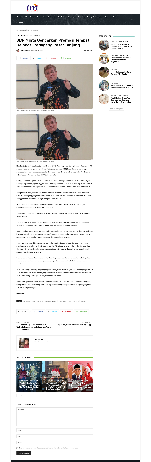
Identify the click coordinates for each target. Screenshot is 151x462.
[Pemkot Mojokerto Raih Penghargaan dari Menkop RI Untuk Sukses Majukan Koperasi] (29, 376)
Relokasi (83, 301)
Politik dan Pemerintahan (31, 30)
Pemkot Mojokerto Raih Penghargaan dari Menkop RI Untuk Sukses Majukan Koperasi (29, 386)
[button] (132, 19)
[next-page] (21, 395)
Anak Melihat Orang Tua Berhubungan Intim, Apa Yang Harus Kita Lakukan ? (122, 100)
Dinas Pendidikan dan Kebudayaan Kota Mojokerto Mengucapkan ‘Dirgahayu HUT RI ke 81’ (80, 386)
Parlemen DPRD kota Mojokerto (47, 301)
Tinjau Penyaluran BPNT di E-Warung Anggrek (75, 325)
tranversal (26, 50)
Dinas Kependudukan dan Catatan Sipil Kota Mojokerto (121, 60)
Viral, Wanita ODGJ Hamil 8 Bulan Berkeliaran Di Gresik (122, 87)
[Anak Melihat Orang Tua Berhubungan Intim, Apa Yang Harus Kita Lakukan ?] (104, 99)
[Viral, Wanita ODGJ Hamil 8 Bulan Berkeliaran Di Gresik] (104, 85)
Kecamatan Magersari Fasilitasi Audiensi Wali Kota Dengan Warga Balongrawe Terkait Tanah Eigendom (34, 327)
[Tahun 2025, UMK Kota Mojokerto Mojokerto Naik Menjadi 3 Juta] (104, 45)
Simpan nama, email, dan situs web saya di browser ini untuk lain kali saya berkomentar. (49, 448)
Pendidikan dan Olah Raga (119, 95)
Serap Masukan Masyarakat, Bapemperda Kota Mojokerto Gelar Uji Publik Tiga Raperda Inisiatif (54, 386)
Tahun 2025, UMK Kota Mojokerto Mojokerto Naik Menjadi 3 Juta (121, 46)
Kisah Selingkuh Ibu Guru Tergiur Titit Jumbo (121, 73)
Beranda (19, 30)
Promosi (76, 301)
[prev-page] (17, 395)
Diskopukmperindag (29, 301)
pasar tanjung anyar (65, 301)
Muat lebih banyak (116, 109)
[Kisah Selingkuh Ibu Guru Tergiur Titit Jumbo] (104, 72)
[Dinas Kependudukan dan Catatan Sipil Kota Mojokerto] (104, 58)
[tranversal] (18, 50)
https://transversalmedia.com (42, 342)
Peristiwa (114, 69)
